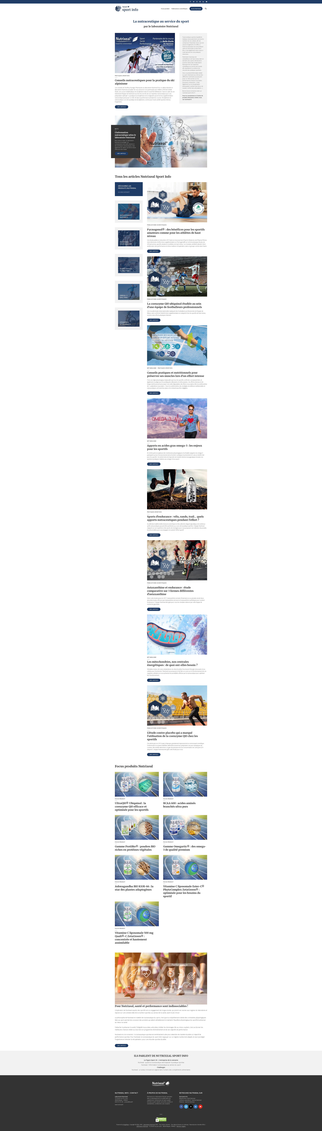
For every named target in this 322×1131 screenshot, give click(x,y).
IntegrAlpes (126, 1124)
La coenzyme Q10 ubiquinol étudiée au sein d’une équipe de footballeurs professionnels (174, 305)
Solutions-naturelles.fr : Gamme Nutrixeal (190, 1100)
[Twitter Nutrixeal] (193, 2)
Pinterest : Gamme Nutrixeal (186, 1102)
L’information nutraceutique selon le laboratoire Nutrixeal (125, 135)
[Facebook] (181, 1107)
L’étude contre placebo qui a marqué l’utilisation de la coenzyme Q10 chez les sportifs (172, 736)
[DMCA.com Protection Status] (161, 1119)
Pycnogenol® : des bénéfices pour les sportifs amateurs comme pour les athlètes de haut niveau (176, 233)
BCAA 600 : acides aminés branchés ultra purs (179, 805)
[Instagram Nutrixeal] (197, 2)
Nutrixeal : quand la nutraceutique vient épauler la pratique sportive (161, 1062)
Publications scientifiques (179, 8)
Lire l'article (121, 107)
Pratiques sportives (122, 75)
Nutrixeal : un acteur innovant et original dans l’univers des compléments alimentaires (161, 1070)
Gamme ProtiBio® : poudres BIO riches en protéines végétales (135, 848)
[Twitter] (186, 1107)
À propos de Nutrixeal (157, 1093)
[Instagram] (191, 1107)
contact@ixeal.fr (128, 1102)
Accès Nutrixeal (196, 8)
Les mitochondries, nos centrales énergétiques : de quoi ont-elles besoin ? (172, 663)
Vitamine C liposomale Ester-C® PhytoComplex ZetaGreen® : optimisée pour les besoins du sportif (183, 891)
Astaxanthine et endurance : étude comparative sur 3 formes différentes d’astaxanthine (170, 591)
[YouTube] (200, 1107)
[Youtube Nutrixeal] (206, 2)
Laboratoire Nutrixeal (149, 1124)
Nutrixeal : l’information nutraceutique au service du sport (161, 1065)
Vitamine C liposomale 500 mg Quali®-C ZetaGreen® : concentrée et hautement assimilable (134, 937)
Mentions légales (181, 1126)
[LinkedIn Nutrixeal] (203, 2)
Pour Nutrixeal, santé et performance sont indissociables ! (151, 1006)
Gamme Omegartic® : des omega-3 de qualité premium (184, 848)
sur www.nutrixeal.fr (124, 192)
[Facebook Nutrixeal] (190, 2)
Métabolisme (151, 368)
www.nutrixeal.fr (119, 1104)
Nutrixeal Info (183, 1096)
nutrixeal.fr (188, 99)
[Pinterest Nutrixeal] (200, 2)
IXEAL (138, 1124)
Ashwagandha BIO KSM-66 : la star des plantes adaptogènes (134, 888)
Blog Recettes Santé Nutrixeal (187, 1098)
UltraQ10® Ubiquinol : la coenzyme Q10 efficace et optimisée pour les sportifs (132, 806)
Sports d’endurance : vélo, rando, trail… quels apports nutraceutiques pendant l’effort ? (175, 518)
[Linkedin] (196, 1107)
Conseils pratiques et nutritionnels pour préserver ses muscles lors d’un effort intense (175, 374)
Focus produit (165, 8)
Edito (116, 128)
